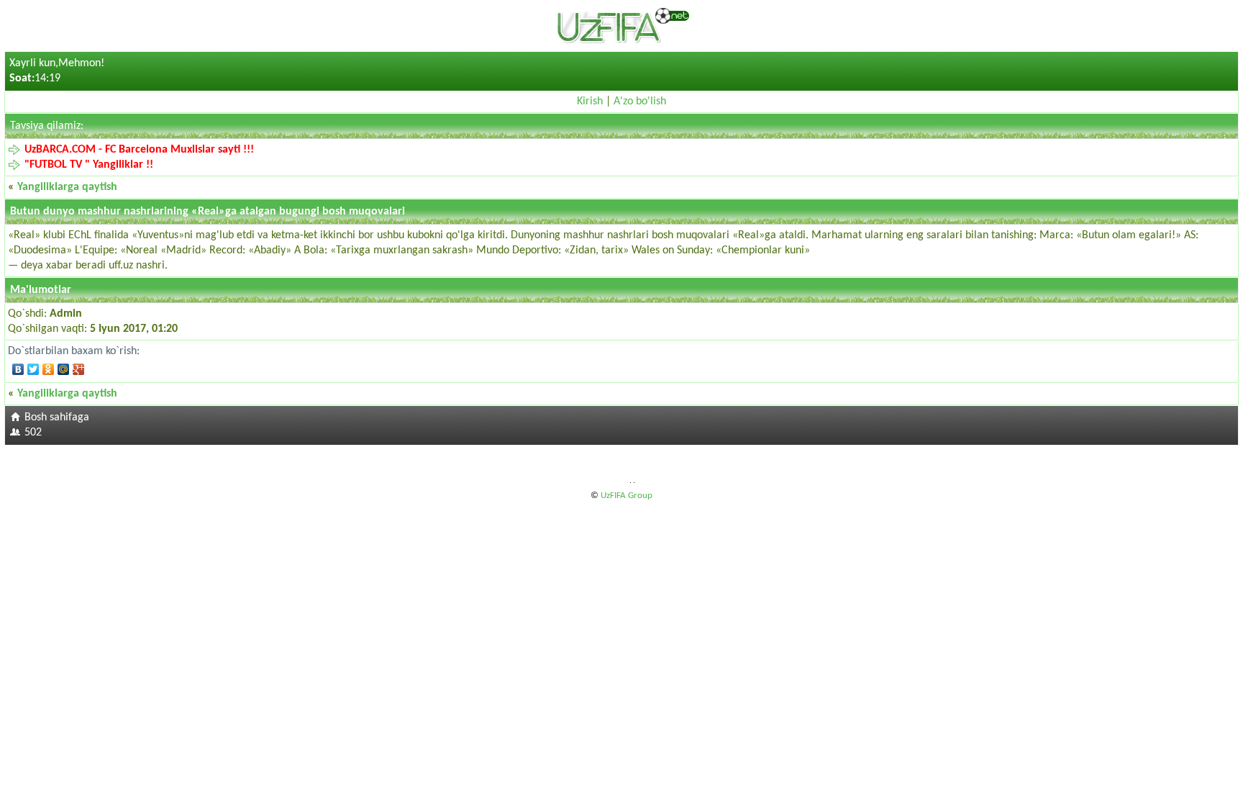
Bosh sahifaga (56, 417)
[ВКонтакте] (18, 369)
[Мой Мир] (63, 369)
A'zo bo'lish (640, 101)
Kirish (590, 101)
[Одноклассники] (48, 369)
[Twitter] (33, 369)
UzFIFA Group (626, 495)
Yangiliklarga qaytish (67, 187)
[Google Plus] (78, 369)
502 (33, 432)
